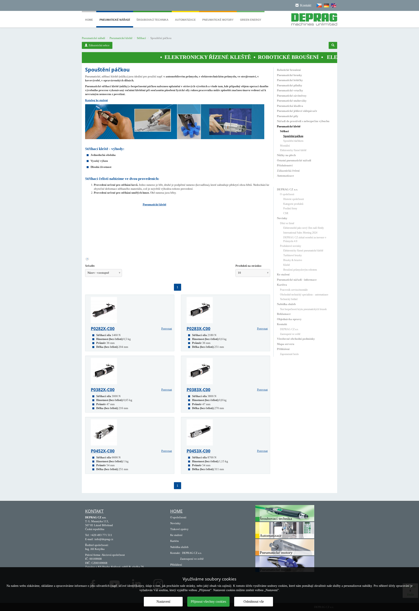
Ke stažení (283, 274)
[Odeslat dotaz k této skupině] (177, 259)
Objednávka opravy (289, 319)
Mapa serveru (285, 344)
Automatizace (185, 19)
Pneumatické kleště (121, 38)
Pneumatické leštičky (290, 80)
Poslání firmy (290, 208)
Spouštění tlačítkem (293, 140)
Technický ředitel (288, 299)
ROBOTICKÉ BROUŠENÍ (262, 57)
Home (89, 19)
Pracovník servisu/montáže (294, 289)
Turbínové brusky (292, 255)
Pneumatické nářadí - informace (297, 279)
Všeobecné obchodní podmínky (296, 338)
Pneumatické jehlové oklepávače (297, 111)
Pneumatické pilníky (289, 85)
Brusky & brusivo (292, 260)
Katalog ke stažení (96, 100)
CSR (285, 213)
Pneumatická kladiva (290, 106)
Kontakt (282, 324)
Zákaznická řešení (288, 170)
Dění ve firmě (287, 223)
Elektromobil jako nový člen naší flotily (303, 227)
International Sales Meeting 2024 (300, 232)
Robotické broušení (289, 70)
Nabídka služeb (286, 304)
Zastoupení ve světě (290, 334)
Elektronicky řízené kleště (293, 150)
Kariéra (282, 284)
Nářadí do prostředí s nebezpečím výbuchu (303, 121)
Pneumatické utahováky (292, 100)
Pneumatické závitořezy (292, 95)
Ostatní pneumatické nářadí (294, 160)
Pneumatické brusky (289, 75)
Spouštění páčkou (293, 136)
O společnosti (287, 194)
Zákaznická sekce (99, 45)
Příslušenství (285, 165)
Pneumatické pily (287, 116)
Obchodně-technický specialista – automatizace (304, 294)
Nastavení (163, 601)
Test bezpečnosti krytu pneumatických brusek (303, 309)
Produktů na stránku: (248, 265)
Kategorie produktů (293, 203)
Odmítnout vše (254, 601)
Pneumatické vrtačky (290, 90)
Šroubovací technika (152, 19)
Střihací (141, 38)
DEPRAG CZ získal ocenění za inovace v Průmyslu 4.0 (304, 239)
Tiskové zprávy (179, 529)
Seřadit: (90, 265)
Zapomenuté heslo (289, 354)
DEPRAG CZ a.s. (287, 189)
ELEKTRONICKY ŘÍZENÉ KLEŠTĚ (182, 57)
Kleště (286, 264)
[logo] (312, 18)
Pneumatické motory (218, 19)
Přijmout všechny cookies (208, 601)
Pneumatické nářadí (115, 19)
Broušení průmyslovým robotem (300, 269)
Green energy (250, 19)
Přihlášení (283, 349)
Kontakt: (175, 553)
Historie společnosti (293, 199)
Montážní (285, 145)
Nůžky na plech (286, 155)
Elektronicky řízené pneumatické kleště (303, 250)
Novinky (282, 218)
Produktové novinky (290, 245)
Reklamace (284, 314)
